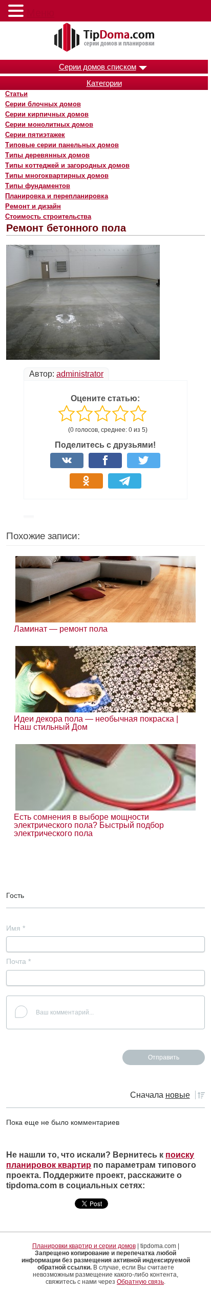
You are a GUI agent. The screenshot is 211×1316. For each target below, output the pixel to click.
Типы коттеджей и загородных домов (67, 165)
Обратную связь (140, 1281)
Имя (15, 928)
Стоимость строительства (48, 216)
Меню (40, 12)
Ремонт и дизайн (33, 206)
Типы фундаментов (37, 186)
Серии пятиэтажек (35, 134)
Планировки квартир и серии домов (84, 1246)
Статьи (16, 94)
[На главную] (105, 37)
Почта (18, 961)
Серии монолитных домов (49, 124)
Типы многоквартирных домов (57, 175)
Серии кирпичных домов (47, 114)
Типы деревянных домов (47, 155)
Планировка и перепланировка (56, 196)
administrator (79, 374)
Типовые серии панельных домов (62, 145)
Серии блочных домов (43, 104)
